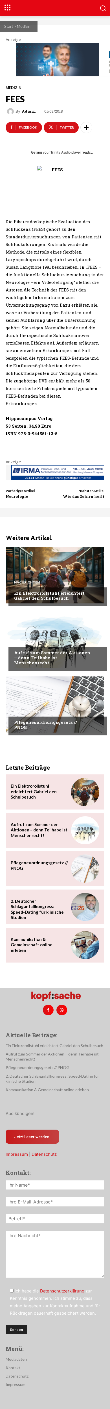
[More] (86, 127)
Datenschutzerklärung (62, 1291)
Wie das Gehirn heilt (83, 496)
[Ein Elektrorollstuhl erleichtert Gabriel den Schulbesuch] (55, 575)
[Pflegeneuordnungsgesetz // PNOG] (55, 704)
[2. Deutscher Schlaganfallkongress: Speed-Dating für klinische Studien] (85, 907)
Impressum (17, 1154)
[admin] (11, 111)
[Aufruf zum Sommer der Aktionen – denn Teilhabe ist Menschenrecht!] (55, 640)
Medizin (23, 26)
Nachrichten (27, 582)
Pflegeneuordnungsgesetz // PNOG (45, 724)
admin (29, 111)
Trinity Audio (60, 152)
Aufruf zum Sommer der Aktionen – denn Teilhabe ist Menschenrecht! (52, 657)
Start (8, 26)
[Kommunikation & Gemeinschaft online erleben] (85, 945)
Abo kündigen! (20, 1113)
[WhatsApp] (61, 1010)
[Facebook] (48, 1010)
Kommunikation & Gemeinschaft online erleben (31, 945)
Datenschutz (44, 1154)
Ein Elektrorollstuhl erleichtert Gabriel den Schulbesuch (49, 595)
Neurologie (17, 496)
